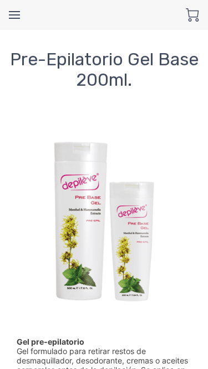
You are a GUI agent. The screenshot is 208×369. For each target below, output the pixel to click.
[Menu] (14, 15)
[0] (192, 15)
